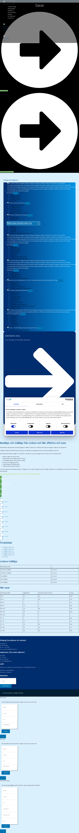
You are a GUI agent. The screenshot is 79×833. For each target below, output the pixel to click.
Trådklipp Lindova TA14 (8, 553)
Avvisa (17, 432)
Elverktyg (10, 14)
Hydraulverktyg (11, 8)
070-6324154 (5, 659)
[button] (39, 501)
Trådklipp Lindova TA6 (8, 551)
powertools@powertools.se (10, 649)
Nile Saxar (5, 557)
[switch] (31, 426)
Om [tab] (63, 404)
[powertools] (8, 3)
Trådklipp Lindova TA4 (8, 549)
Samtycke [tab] (16, 404)
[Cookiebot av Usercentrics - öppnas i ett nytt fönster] (66, 400)
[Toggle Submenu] (27, 203)
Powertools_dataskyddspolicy (7, 670)
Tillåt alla (62, 432)
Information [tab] (39, 404)
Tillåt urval (39, 432)
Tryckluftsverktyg (12, 6)
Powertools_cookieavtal (5, 672)
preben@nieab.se (8, 661)
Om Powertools (11, 16)
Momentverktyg (12, 12)
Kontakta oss (11, 18)
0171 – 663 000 (5, 647)
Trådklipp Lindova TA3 (8, 547)
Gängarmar (10, 10)
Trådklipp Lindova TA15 (8, 555)
